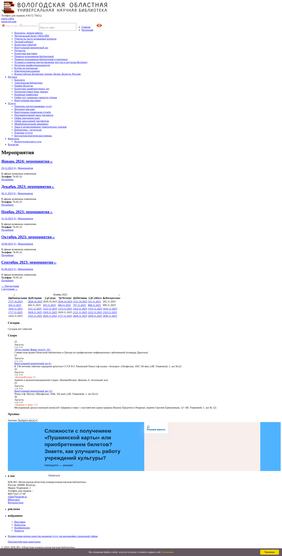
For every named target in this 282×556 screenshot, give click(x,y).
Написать (54, 475)
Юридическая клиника (27, 71)
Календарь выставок (25, 53)
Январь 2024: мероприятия (27, 161)
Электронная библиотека (28, 82)
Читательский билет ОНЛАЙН (31, 35)
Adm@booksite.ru (17, 496)
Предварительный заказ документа (33, 115)
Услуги (12, 103)
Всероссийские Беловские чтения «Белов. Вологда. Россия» (47, 74)
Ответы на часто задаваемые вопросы (35, 38)
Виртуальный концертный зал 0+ (33, 363)
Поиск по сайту (11, 26)
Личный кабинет (23, 41)
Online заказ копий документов (31, 121)
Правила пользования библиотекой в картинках (41, 59)
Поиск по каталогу (30, 26)
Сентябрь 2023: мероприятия (28, 262)
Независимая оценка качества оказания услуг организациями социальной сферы (53, 536)
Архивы (12, 420)
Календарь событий (25, 44)
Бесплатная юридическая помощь (33, 135)
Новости (19, 530)
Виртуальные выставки (27, 100)
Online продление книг (27, 118)
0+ (15, 168)
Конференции (22, 527)
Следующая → (9, 289)
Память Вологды (23, 85)
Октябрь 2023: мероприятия (28, 237)
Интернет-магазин (24, 109)
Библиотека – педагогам (27, 129)
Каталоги (19, 79)
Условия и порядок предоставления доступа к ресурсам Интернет (50, 62)
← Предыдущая (10, 286)
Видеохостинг (16, 502)
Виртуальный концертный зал (31, 47)
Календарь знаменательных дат (31, 88)
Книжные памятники (26, 94)
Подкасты (19, 50)
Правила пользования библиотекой (34, 56)
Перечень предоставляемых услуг (33, 106)
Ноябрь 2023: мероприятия (27, 212)
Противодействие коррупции (24, 541)
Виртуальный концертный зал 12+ (33, 391)
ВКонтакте (14, 499)
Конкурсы (13, 138)
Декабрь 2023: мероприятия (27, 186)
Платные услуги (23, 132)
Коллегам (13, 144)
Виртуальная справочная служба (32, 112)
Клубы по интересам (26, 68)
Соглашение (168, 552)
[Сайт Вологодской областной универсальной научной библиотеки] (54, 12)
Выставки (19, 521)
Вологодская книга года (27, 141)
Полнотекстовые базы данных (31, 91)
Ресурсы (12, 77)
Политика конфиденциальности (32, 65)
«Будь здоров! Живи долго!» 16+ (32, 349)
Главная (85, 27)
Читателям (87, 30)
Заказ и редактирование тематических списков (40, 126)
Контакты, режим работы (28, 32)
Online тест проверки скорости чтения (35, 97)
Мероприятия (25, 168)
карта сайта (7, 18)
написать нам (8, 21)
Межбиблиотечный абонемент (31, 124)
